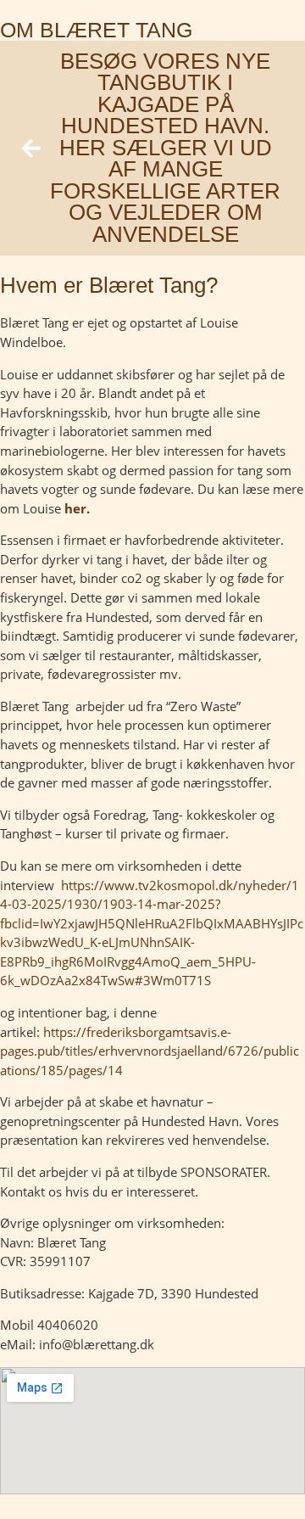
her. (77, 508)
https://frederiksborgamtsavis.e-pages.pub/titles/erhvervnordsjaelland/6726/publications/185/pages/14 (149, 1051)
